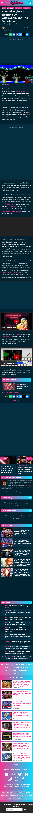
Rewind (8, 84)
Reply (25, 492)
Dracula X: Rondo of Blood (10, 272)
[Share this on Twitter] (20, 34)
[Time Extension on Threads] (16, 779)
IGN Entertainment (25, 784)
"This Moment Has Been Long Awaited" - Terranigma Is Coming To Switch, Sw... (17, 636)
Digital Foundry (5, 795)
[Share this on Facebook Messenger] (27, 34)
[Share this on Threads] (23, 34)
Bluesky (19, 492)
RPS (27, 798)
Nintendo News (15, 795)
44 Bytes (11, 786)
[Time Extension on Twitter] (20, 774)
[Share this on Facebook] (17, 34)
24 (11, 535)
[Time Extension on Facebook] (23, 779)
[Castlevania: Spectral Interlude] (16, 74)
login (23, 516)
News (3, 8)
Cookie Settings (23, 670)
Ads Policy (8, 670)
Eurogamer (29, 795)
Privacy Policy (15, 667)
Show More (16, 764)
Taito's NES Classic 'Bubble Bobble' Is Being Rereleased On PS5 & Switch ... (17, 652)
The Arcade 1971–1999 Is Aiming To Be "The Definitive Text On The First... (17, 623)
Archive (15, 670)
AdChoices (18, 786)
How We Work (20, 664)
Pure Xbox (28, 792)
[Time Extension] (16, 3)
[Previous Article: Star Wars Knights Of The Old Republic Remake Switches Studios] (8, 463)
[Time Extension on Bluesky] (27, 774)
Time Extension (28, 485)
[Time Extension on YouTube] (13, 774)
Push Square (19, 792)
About (7, 664)
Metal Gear (22, 91)
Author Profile (10, 492)
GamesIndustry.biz (14, 798)
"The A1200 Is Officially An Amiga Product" (17, 606)
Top (3, 664)
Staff (12, 664)
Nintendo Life (10, 792)
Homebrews (10, 8)
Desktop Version (16, 673)
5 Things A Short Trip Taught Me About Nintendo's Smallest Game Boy (17, 642)
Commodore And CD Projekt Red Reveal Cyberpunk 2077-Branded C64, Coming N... (16, 629)
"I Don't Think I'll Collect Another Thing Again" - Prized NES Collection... (18, 618)
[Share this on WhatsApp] (10, 34)
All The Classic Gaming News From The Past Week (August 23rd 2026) (18, 657)
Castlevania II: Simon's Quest (11, 211)
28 (11, 545)
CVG (23, 798)
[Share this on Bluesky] (13, 34)
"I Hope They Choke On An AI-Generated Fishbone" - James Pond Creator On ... (17, 612)
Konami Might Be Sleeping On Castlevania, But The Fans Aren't (15, 16)
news (18, 334)
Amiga (25, 8)
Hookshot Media (10, 784)
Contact (7, 667)
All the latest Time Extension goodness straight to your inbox (17, 805)
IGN (23, 795)
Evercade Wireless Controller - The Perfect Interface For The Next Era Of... (17, 647)
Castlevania (18, 8)
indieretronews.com (12, 392)
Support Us (29, 664)
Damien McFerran (7, 30)
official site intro (9, 204)
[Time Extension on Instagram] (10, 779)
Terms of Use (24, 667)
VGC (6, 798)
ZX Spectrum (13, 206)
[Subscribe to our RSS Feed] (6, 774)
